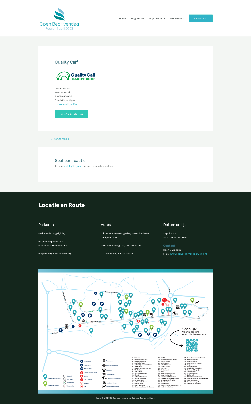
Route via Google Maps (71, 114)
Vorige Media (60, 138)
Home (122, 18)
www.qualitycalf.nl (67, 104)
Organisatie (155, 18)
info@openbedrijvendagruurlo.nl (188, 253)
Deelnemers (177, 18)
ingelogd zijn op (73, 166)
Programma (137, 18)
